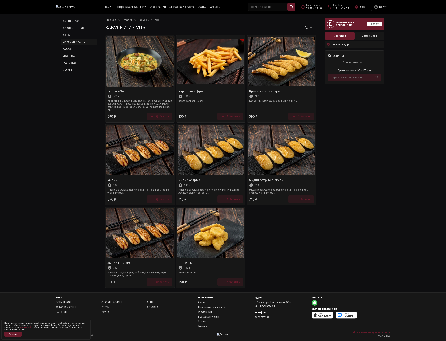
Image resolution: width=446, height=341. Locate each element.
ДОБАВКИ (152, 307)
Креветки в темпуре (264, 91)
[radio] (340, 36)
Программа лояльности (130, 7)
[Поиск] (291, 7)
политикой (26, 327)
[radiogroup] (354, 36)
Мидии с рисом (118, 263)
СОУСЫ (105, 307)
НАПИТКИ (61, 311)
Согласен (13, 334)
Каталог (127, 20)
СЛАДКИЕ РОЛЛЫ (111, 302)
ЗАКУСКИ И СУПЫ (66, 307)
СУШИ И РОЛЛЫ (65, 302)
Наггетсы (185, 263)
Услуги (105, 311)
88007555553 (262, 317)
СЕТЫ (150, 302)
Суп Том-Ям (115, 91)
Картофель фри (190, 91)
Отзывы (215, 7)
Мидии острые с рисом (266, 180)
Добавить (162, 116)
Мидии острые (189, 180)
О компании (158, 7)
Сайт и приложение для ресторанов (370, 332)
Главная (110, 20)
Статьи (202, 7)
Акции (107, 7)
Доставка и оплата (181, 7)
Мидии (112, 180)
